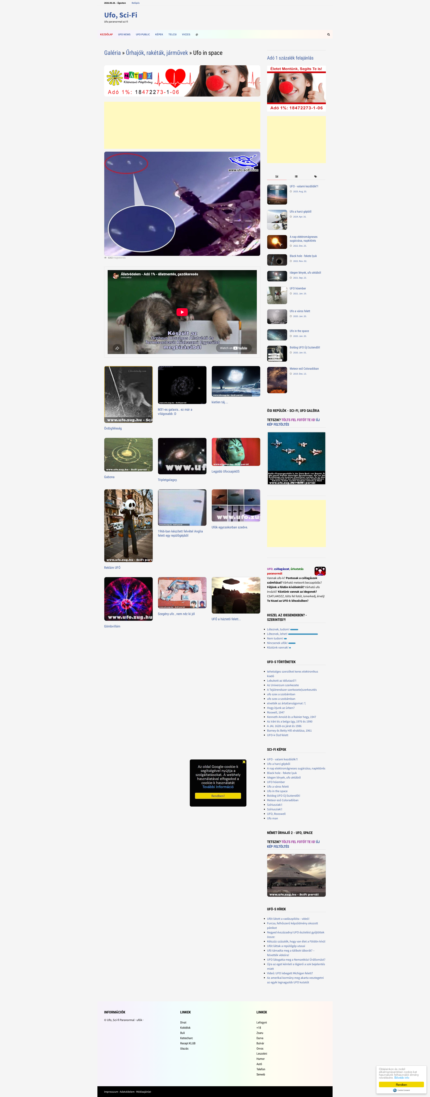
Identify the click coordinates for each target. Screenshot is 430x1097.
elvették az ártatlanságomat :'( (286, 703)
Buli (182, 1033)
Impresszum (111, 1091)
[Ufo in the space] (277, 331)
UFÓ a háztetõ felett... (226, 619)
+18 (258, 1027)
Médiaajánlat (143, 1091)
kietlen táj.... (220, 402)
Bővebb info (401, 1077)
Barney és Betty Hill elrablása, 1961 (289, 730)
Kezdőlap (106, 34)
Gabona (109, 477)
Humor (260, 1059)
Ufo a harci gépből (300, 211)
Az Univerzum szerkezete (283, 685)
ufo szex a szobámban (281, 694)
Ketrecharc (186, 1038)
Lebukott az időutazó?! (281, 680)
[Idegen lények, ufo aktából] (277, 273)
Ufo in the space (299, 331)
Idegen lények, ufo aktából (305, 272)
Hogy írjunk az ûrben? (281, 708)
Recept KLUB (188, 1043)
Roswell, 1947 (276, 712)
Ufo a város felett (300, 311)
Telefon (260, 1069)
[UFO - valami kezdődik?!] (277, 187)
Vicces (186, 34)
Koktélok (185, 1027)
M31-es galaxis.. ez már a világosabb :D (175, 411)
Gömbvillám (112, 626)
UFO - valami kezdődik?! (304, 186)
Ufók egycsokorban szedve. (230, 527)
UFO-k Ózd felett (277, 735)
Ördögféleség (113, 428)
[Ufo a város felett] (277, 311)
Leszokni (261, 1053)
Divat (183, 1022)
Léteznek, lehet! (277, 634)
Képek (159, 34)
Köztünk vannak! (278, 647)
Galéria (112, 52)
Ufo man (272, 818)
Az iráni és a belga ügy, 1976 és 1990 (289, 721)
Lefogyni (261, 1022)
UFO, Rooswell (276, 814)
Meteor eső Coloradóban (304, 368)
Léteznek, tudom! (278, 629)
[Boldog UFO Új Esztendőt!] (277, 348)
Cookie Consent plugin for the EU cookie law (401, 1090)
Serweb (260, 1074)
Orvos (259, 1048)
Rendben (401, 1084)
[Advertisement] (182, 125)
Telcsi (172, 34)
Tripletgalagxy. (167, 480)
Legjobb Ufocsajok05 (226, 471)
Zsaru (259, 1033)
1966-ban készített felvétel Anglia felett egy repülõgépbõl (180, 533)
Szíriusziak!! (274, 805)
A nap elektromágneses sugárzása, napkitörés (303, 238)
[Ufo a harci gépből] (277, 212)
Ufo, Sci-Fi (120, 15)
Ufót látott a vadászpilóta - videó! (288, 919)
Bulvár (260, 1043)
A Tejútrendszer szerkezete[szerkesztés (292, 690)
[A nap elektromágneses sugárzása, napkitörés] (277, 237)
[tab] (276, 176)
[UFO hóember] (277, 289)
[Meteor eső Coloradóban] (277, 369)
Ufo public (143, 34)
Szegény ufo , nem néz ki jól (176, 614)
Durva (259, 1038)
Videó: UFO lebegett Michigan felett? (290, 973)
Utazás (184, 1048)
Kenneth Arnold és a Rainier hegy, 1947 (291, 717)
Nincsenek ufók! (277, 643)
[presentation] (276, 176)
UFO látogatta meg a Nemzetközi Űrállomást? (296, 959)
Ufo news (124, 34)
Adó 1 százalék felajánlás (290, 58)
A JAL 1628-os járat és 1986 (284, 726)
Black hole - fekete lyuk (303, 256)
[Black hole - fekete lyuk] (277, 256)
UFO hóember (298, 288)
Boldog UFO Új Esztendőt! (305, 347)
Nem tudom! (275, 638)
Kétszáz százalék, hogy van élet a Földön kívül (296, 941)
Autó (259, 1064)
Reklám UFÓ (112, 568)
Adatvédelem (127, 1091)
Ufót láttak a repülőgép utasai (286, 946)
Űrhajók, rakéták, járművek (157, 52)
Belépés (136, 2)
